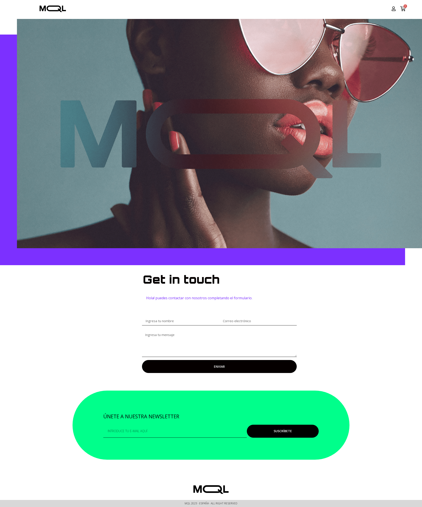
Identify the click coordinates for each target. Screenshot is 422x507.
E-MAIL (223, 315)
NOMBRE (147, 315)
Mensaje (147, 330)
